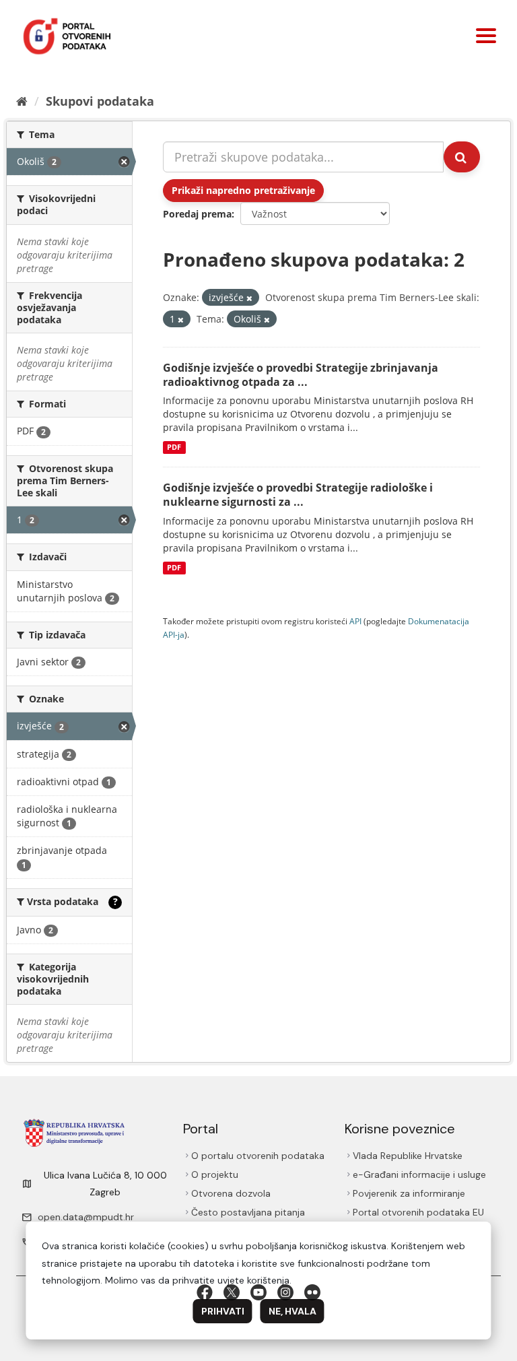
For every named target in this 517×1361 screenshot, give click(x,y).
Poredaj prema (197, 213)
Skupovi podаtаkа (100, 101)
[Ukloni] (249, 298)
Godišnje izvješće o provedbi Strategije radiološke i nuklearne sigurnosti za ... (298, 494)
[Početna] (22, 101)
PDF (174, 447)
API (355, 621)
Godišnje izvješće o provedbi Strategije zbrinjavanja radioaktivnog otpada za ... (300, 374)
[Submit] (462, 156)
